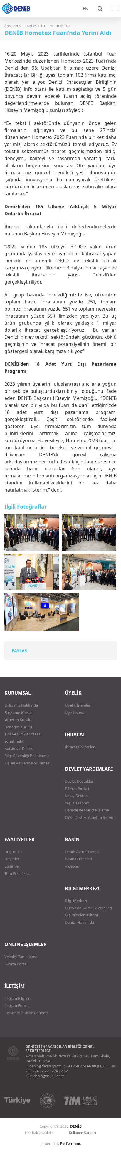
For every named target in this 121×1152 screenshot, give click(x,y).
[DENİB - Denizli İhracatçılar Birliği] (23, 14)
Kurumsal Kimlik (18, 748)
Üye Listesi (74, 712)
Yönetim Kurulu (17, 719)
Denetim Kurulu (18, 727)
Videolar (72, 866)
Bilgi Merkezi (76, 900)
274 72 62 (60, 1071)
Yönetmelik (14, 741)
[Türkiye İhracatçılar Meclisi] (80, 1100)
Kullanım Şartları (82, 1132)
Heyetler (11, 858)
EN (85, 8)
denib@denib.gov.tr (45, 1066)
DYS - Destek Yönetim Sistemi (90, 817)
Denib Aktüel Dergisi (82, 851)
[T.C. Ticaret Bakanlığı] (47, 1100)
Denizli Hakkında (79, 922)
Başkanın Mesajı (18, 712)
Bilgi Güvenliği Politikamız (26, 755)
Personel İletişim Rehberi (26, 1012)
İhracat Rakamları (80, 746)
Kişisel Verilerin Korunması (27, 763)
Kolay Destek (76, 795)
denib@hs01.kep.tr (48, 1076)
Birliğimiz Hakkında (21, 705)
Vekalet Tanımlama (20, 956)
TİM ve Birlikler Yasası (22, 734)
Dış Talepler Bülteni (81, 915)
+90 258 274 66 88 (81, 1066)
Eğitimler (12, 866)
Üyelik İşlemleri (78, 705)
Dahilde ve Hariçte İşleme (87, 810)
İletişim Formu (17, 1005)
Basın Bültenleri (78, 858)
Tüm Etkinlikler (17, 873)
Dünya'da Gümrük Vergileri (88, 907)
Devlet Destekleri (79, 781)
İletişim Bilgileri (17, 998)
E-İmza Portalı (77, 788)
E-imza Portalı (16, 964)
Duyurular (13, 851)
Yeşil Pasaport (77, 803)
